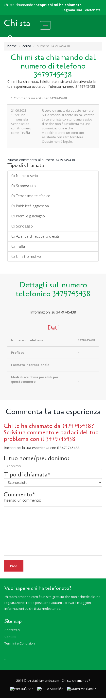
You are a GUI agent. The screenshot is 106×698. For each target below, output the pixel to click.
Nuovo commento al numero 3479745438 (41, 159)
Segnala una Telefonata (81, 10)
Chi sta (17, 23)
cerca (26, 46)
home (12, 46)
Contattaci (12, 630)
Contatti (10, 636)
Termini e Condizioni (19, 643)
